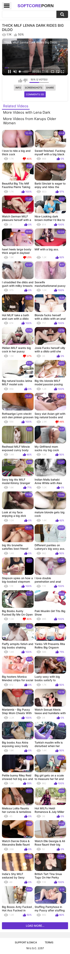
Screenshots (33, 87)
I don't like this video (25, 80)
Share (50, 87)
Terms (49, 942)
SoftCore (36, 5)
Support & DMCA (26, 942)
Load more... (35, 925)
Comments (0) (35, 94)
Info (18, 87)
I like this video (20, 80)
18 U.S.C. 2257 (35, 948)
